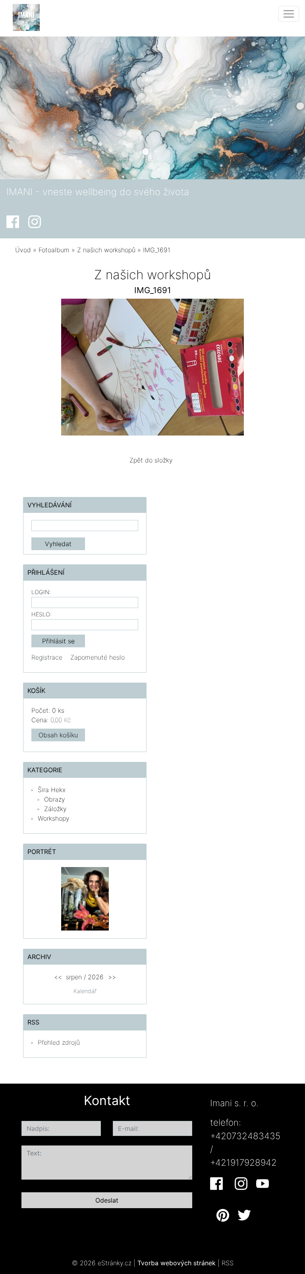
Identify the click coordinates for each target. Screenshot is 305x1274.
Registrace (46, 657)
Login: (41, 592)
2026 (96, 977)
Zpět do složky (151, 460)
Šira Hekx (52, 790)
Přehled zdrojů (59, 1042)
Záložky (55, 809)
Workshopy (53, 818)
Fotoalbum (54, 250)
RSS (228, 1263)
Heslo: (41, 614)
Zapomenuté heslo (97, 657)
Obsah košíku (58, 735)
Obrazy (54, 799)
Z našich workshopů (106, 250)
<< (58, 977)
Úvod (23, 250)
